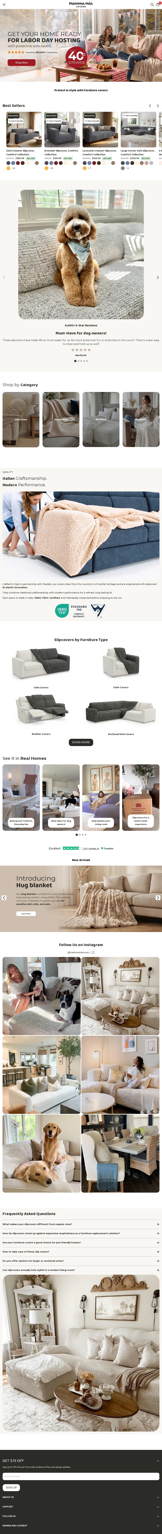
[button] (150, 105)
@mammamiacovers (79, 952)
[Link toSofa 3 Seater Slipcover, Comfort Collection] (24, 129)
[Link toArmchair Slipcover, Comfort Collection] (62, 129)
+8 (14, 168)
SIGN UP (11, 1487)
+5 (128, 168)
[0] (157, 4)
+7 (90, 168)
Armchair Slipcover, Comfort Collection (61, 153)
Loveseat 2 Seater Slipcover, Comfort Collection (100, 153)
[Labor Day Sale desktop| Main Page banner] (81, 45)
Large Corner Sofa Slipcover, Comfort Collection (138, 153)
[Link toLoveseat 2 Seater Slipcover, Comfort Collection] (100, 129)
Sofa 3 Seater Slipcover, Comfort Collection (20, 153)
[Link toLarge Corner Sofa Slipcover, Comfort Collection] (138, 129)
